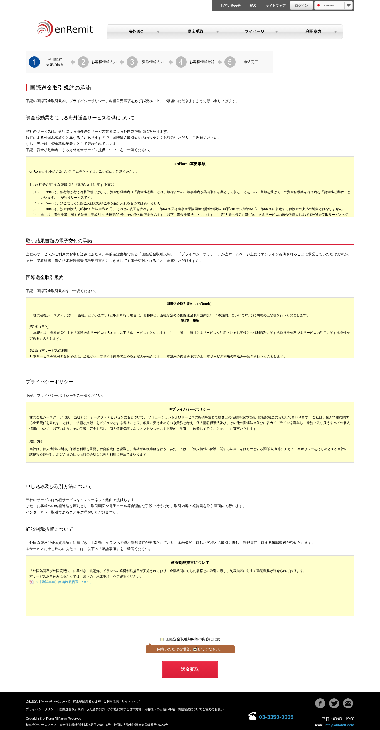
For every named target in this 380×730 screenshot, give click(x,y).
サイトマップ (276, 6)
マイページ (254, 31)
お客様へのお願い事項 (159, 709)
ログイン (301, 6)
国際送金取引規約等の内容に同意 (193, 639)
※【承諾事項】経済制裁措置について (63, 582)
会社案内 (32, 701)
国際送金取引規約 (71, 709)
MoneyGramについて (55, 701)
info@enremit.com (339, 725)
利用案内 (313, 31)
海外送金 (136, 31)
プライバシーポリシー (41, 709)
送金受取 (195, 31)
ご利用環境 (111, 701)
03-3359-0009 (276, 717)
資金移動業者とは (85, 701)
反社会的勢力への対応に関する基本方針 (114, 709)
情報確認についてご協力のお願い (201, 709)
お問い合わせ (231, 6)
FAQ (253, 6)
